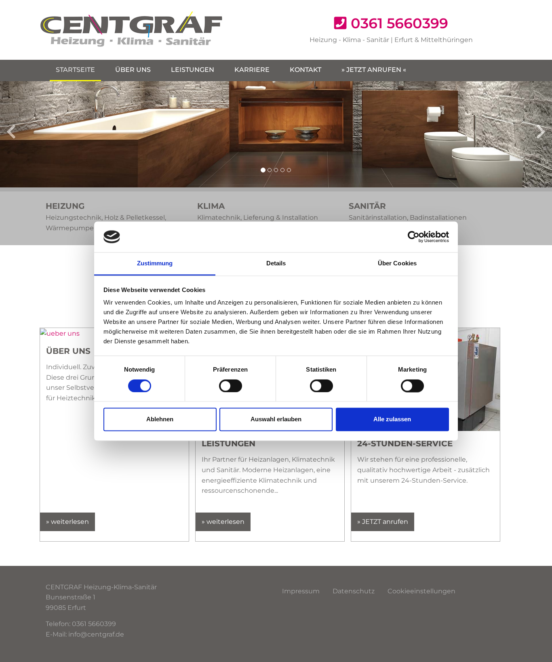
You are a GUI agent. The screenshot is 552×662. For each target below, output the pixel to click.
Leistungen (192, 70)
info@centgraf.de (96, 634)
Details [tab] (276, 263)
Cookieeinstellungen (421, 591)
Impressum (301, 591)
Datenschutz (354, 591)
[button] (27, 134)
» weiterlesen (67, 521)
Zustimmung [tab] (155, 263)
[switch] (230, 385)
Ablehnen (159, 419)
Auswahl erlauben (276, 419)
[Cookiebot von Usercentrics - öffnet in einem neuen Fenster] (413, 237)
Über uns (133, 70)
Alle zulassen (392, 419)
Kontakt (305, 70)
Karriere (252, 70)
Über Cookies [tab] (397, 263)
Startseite (75, 70)
